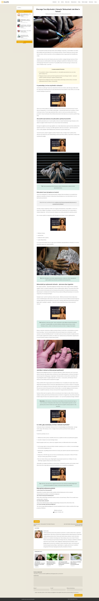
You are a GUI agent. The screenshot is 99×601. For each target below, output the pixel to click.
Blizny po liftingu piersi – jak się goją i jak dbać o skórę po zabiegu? (26, 15)
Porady (79, 2)
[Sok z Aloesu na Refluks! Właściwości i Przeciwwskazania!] (76, 557)
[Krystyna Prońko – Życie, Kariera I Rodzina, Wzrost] (19, 31)
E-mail (52, 588)
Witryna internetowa (71, 588)
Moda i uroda (67, 2)
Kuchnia (62, 2)
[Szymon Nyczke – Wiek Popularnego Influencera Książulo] (19, 36)
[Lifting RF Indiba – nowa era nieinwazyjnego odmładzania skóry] (19, 20)
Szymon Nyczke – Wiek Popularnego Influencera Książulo (25, 36)
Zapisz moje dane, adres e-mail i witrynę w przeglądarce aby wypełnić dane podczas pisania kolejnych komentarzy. (57, 592)
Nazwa (35, 588)
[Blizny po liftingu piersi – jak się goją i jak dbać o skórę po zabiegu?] (19, 14)
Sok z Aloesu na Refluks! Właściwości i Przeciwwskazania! (76, 563)
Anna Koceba (53, 14)
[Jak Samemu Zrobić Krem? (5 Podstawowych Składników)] (64, 557)
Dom (59, 2)
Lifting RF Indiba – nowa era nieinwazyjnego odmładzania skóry (25, 20)
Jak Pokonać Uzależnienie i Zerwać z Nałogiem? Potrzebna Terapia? (40, 563)
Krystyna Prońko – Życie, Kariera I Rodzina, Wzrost (26, 31)
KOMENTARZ (36, 575)
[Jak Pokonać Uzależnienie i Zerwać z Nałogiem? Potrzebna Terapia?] (40, 557)
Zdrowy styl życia (73, 2)
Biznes (96, 2)
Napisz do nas (75, 599)
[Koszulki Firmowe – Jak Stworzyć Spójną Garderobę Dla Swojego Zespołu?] (19, 26)
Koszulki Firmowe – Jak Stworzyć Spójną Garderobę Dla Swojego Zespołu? (26, 26)
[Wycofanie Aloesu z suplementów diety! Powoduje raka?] (52, 557)
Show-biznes (91, 2)
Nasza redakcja (70, 599)
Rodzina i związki (84, 2)
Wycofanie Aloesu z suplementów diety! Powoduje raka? (51, 563)
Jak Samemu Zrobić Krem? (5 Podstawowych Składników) (64, 563)
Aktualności (54, 2)
